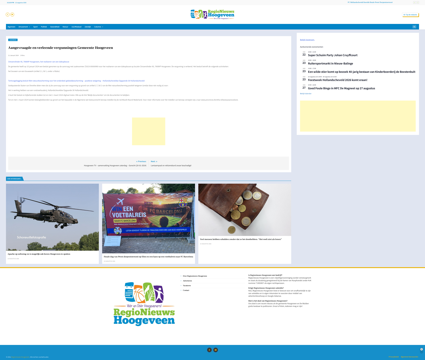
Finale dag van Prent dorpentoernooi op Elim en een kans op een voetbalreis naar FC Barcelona (148, 256)
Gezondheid (54, 26)
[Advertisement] (148, 131)
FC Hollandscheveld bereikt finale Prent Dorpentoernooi (370, 2)
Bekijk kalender (305, 93)
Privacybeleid (394, 357)
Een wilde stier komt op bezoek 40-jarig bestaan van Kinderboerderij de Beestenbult (361, 72)
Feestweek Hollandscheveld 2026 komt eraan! (337, 80)
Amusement (23, 26)
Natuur (65, 26)
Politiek (44, 26)
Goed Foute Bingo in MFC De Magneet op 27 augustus (341, 88)
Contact (186, 290)
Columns (97, 26)
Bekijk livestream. (307, 39)
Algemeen (11, 26)
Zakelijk (88, 26)
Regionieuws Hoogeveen (20, 357)
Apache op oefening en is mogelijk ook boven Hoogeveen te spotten (39, 254)
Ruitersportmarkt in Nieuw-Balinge (330, 63)
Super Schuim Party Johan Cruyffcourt (332, 55)
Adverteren (187, 281)
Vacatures (187, 285)
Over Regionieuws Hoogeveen (195, 276)
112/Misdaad (76, 26)
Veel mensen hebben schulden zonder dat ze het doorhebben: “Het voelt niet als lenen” (241, 239)
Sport (35, 26)
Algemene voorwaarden (409, 357)
